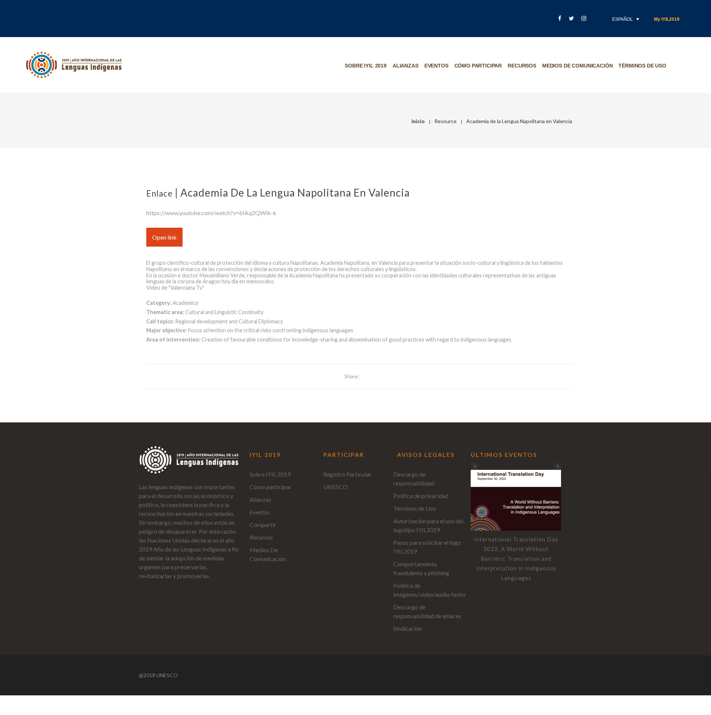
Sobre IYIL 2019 (366, 66)
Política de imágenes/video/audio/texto (429, 590)
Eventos (436, 66)
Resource (445, 121)
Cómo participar (478, 66)
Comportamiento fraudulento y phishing (421, 568)
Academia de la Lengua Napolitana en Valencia (295, 192)
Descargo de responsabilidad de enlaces (427, 611)
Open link (164, 237)
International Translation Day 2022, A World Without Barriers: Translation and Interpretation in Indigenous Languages (516, 558)
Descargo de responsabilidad (413, 479)
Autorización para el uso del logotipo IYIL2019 (428, 525)
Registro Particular (347, 474)
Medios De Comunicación (577, 66)
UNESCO (335, 486)
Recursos (522, 66)
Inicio (418, 121)
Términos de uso (642, 66)
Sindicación (407, 628)
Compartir (263, 524)
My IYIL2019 (667, 19)
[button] (557, 466)
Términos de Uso (414, 508)
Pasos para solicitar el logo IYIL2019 (427, 547)
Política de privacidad (420, 495)
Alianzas (405, 66)
